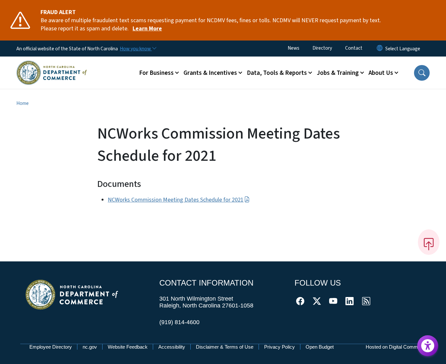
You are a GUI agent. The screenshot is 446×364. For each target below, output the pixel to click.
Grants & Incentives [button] (210, 72)
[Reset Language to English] (380, 48)
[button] (422, 73)
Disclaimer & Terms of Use (224, 347)
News (293, 48)
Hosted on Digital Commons (396, 347)
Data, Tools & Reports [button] (277, 72)
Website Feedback (128, 347)
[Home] (51, 65)
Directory (322, 48)
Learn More (147, 29)
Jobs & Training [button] (338, 72)
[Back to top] (428, 242)
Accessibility (171, 347)
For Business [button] (156, 72)
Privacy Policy (279, 347)
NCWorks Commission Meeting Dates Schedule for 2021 (176, 200)
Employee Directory (50, 347)
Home (22, 103)
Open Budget (320, 347)
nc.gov (90, 347)
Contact (353, 48)
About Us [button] (381, 72)
